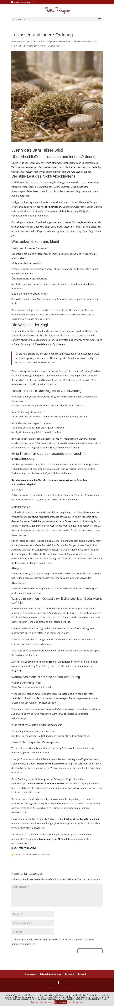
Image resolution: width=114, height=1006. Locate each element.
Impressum (30, 974)
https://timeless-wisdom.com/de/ (32, 854)
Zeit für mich (40, 45)
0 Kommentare (55, 45)
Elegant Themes (52, 988)
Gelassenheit (64, 41)
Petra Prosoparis (23, 41)
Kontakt (82, 974)
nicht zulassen (76, 1002)
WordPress (72, 988)
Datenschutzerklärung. (42, 1002)
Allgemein (52, 41)
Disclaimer (70, 974)
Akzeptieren (60, 1002)
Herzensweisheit (85, 41)
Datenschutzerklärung (50, 974)
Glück (73, 41)
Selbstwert (28, 45)
